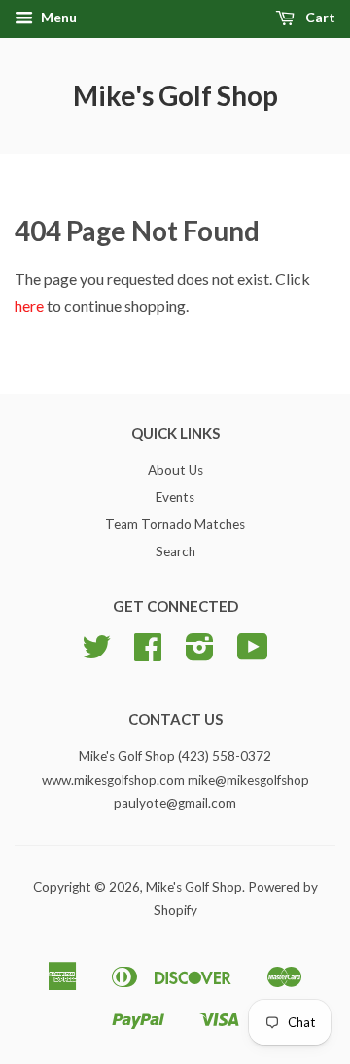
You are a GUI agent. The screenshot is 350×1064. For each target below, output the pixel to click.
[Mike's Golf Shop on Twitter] (96, 653)
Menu (57, 17)
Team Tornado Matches (175, 524)
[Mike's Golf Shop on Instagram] (200, 653)
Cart (318, 17)
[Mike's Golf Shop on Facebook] (147, 653)
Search (175, 551)
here (29, 306)
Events (175, 497)
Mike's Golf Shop (175, 95)
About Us (175, 470)
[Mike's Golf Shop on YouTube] (252, 653)
